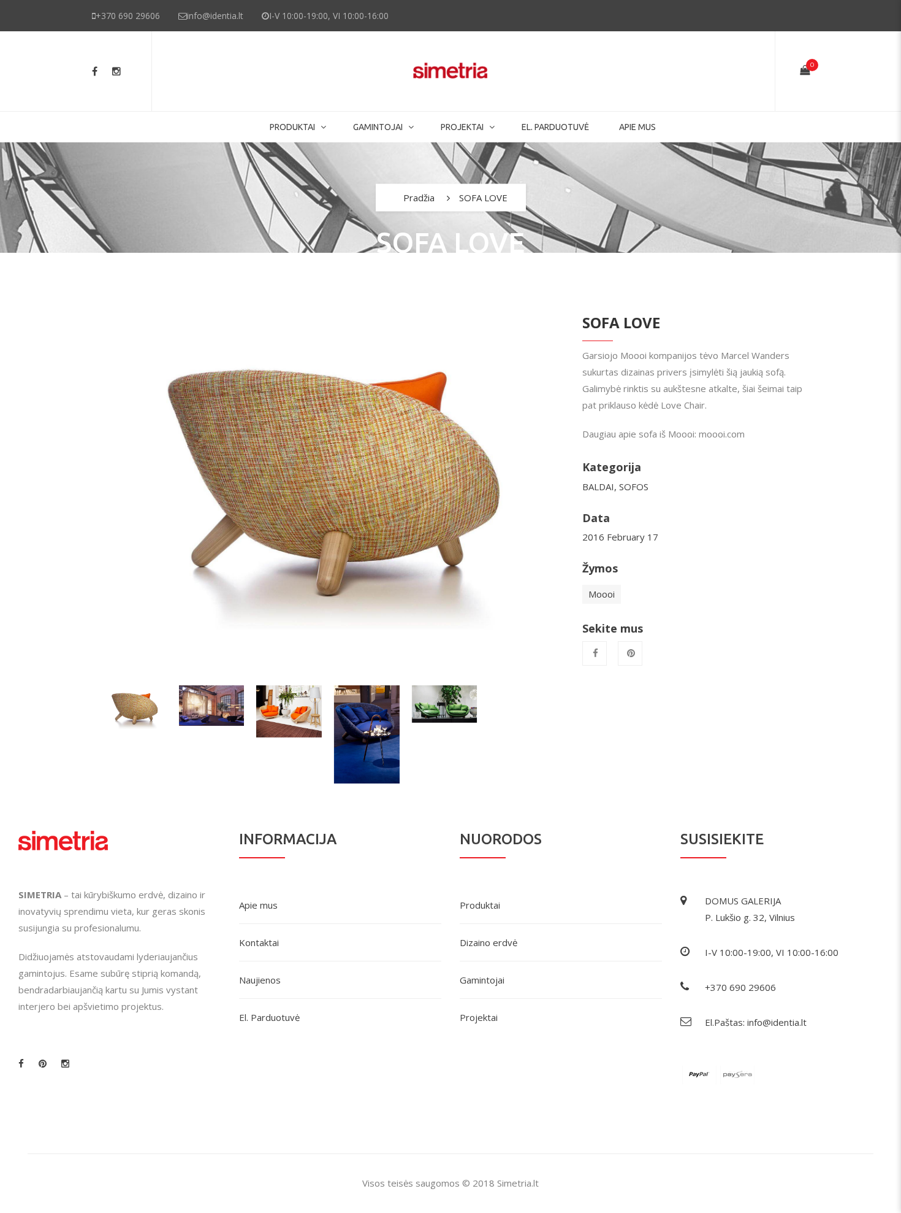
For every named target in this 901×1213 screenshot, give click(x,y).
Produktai (292, 127)
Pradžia (419, 197)
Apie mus (637, 127)
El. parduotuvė (555, 127)
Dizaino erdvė (488, 942)
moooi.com (722, 434)
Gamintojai (482, 980)
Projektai (462, 127)
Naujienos (260, 980)
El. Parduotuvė (269, 1017)
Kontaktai (259, 942)
